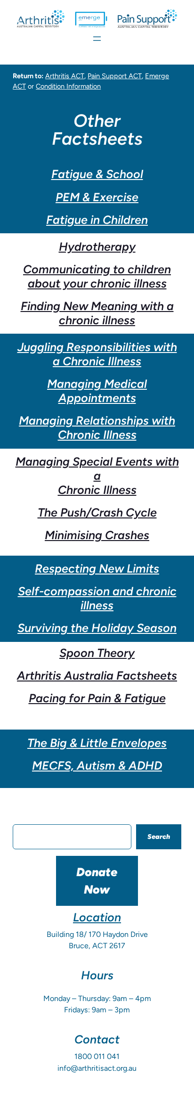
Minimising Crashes (97, 535)
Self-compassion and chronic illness (97, 598)
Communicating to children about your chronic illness (97, 276)
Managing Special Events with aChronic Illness (97, 475)
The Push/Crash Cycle (97, 512)
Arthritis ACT (64, 76)
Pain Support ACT (115, 76)
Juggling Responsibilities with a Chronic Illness (97, 354)
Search (158, 836)
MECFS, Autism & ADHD (97, 765)
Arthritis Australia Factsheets (97, 675)
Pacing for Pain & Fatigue (97, 698)
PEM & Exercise (97, 197)
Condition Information (68, 86)
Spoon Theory (97, 653)
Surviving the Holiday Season (97, 628)
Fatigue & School (97, 174)
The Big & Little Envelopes (97, 743)
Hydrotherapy (97, 246)
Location (97, 917)
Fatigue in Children (97, 220)
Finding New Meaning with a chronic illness (97, 313)
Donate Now (96, 880)
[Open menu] (97, 38)
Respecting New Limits (97, 568)
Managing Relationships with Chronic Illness (97, 427)
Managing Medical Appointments (97, 391)
